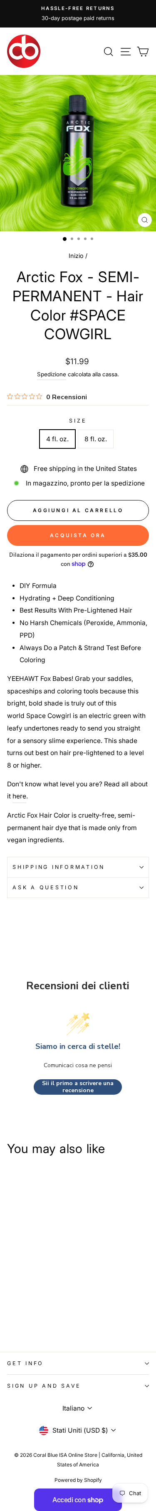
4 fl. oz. (57, 439)
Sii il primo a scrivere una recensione (78, 1087)
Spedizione (51, 374)
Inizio (76, 255)
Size (78, 421)
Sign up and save (44, 1386)
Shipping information (58, 867)
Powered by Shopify (78, 1480)
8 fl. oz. (95, 439)
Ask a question (45, 887)
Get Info (25, 1363)
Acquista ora (78, 535)
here (19, 796)
